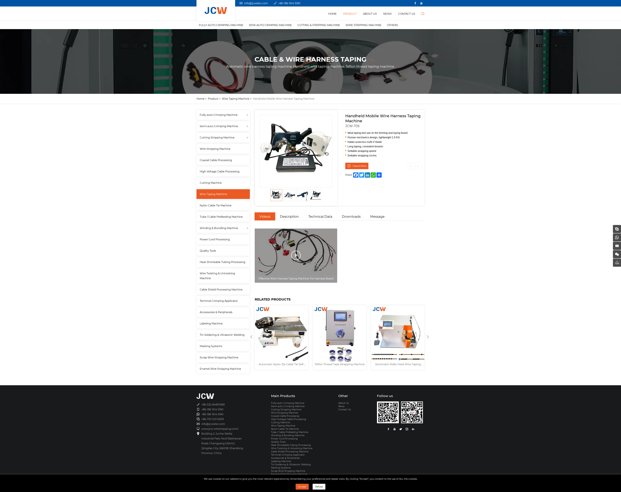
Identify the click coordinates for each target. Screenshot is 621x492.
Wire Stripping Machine (363, 25)
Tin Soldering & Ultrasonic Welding (222, 334)
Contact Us (344, 409)
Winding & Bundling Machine (219, 228)
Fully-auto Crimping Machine (221, 25)
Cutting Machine (211, 182)
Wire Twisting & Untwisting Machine (217, 276)
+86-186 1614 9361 (289, 3)
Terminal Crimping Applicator (219, 300)
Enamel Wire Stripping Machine (220, 368)
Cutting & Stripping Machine (318, 25)
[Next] (428, 337)
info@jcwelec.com (256, 3)
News (341, 406)
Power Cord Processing (215, 239)
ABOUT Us (370, 13)
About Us (343, 403)
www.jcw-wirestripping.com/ (219, 428)
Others (392, 25)
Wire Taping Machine (235, 98)
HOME (332, 13)
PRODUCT (350, 13)
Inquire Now (359, 165)
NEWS (387, 13)
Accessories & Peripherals (216, 312)
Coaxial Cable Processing (216, 160)
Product (213, 98)
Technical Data (320, 216)
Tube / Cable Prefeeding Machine (221, 216)
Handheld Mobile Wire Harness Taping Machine (283, 98)
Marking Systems (211, 346)
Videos (264, 216)
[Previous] (251, 337)
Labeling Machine (211, 323)
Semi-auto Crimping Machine (270, 25)
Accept (302, 486)
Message (377, 216)
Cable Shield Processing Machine (221, 289)
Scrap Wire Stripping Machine (219, 357)
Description (289, 216)
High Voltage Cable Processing (220, 171)
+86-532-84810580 (213, 404)
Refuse (319, 486)
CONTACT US (406, 13)
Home (200, 98)
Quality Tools (208, 250)
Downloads (351, 216)
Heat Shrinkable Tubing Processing (222, 262)
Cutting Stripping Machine (217, 137)
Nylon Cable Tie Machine (216, 205)
